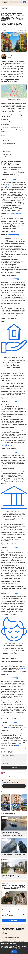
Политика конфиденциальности (10, 937)
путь (11, 2)
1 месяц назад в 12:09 (16, 772)
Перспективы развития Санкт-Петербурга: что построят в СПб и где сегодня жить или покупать (12, 834)
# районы (4, 8)
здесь (2, 457)
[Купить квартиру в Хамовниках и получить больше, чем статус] (14, 845)
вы (20, 2)
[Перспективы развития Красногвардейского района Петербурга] (14, 866)
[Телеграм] (3, 933)
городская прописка (6, 445)
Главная (3, 23)
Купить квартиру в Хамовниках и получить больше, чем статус (13, 855)
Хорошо (14, 951)
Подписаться (13, 920)
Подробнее (19, 949)
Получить (14, 786)
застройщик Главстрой (7, 186)
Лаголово (3, 737)
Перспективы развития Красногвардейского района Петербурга (13, 876)
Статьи (7, 23)
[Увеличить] (25, 85)
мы (16, 2)
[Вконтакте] (6, 933)
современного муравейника (14, 213)
